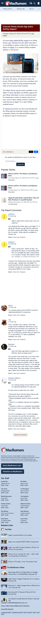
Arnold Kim (4, 481)
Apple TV (13, 47)
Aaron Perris (24, 518)
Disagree (22, 237)
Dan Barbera (4, 511)
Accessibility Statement (7, 609)
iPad (4, 47)
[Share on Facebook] (36, 152)
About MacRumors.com (12, 465)
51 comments (8, 152)
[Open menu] (2, 3)
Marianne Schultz (26, 503)
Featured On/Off (6, 612)
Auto (34, 612)
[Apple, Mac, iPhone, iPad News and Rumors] (16, 6)
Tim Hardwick (24, 496)
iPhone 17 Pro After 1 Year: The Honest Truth (22, 562)
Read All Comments (20, 435)
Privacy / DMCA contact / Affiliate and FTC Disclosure (15, 605)
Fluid (25, 612)
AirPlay (9, 45)
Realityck (11, 344)
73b (9, 320)
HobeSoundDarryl (14, 378)
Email (2, 485)
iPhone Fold (20, 9)
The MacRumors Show (15, 567)
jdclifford (11, 214)
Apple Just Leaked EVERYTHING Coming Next (23, 542)
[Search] (35, 3)
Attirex (10, 305)
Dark (2, 614)
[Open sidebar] (38, 3)
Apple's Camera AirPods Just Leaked (20, 535)
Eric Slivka (23, 481)
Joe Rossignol (12, 204)
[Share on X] (31, 152)
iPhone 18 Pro (7, 9)
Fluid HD (29, 612)
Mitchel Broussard (6, 496)
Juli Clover (4, 488)
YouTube (8, 529)
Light (38, 612)
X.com (6, 485)
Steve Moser (4, 518)
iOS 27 (31, 9)
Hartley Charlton (5, 503)
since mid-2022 (15, 93)
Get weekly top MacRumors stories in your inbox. (20, 157)
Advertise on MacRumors (12, 471)
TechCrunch (9, 109)
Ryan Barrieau (25, 511)
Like (18, 237)
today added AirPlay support (19, 40)
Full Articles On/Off (17, 612)
